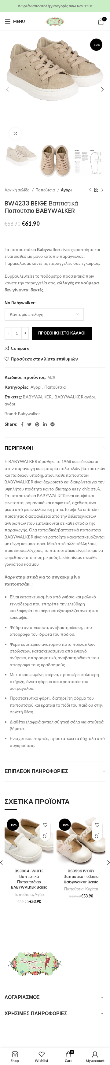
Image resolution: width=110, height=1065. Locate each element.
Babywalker (29, 413)
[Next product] (102, 190)
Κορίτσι (91, 889)
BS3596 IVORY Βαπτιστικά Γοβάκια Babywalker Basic (81, 876)
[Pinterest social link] (37, 424)
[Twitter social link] (29, 424)
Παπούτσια (45, 189)
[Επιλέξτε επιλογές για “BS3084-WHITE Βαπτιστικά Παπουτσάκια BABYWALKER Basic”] (45, 835)
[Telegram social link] (53, 424)
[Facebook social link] (22, 424)
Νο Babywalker (20, 302)
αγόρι (10, 403)
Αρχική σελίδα (18, 189)
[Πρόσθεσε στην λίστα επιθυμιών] (45, 824)
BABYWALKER (37, 396)
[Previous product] (90, 190)
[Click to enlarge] (15, 134)
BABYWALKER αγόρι (75, 396)
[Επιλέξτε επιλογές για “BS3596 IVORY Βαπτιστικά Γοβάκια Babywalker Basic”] (97, 835)
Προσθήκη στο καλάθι (62, 333)
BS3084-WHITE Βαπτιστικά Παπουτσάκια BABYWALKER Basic (29, 879)
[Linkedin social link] (45, 424)
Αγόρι (66, 189)
